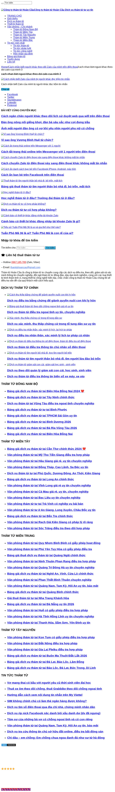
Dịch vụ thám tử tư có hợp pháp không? (29, 209)
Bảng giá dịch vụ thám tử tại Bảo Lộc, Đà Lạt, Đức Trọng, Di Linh (51, 667)
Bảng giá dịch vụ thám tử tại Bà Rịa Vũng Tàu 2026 (42, 428)
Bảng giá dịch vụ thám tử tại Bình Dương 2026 (39, 421)
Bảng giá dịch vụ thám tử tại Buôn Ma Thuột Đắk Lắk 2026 (47, 655)
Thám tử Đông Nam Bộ (25, 29)
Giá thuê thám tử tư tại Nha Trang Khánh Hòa (38, 598)
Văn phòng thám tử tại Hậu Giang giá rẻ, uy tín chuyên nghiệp (49, 461)
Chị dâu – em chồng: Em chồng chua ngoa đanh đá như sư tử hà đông (56, 737)
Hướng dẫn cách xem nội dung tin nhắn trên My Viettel (44, 694)
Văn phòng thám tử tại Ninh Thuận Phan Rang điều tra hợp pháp (51, 561)
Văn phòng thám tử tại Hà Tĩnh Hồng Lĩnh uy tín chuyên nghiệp (50, 616)
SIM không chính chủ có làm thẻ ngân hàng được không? (47, 701)
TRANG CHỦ (14, 16)
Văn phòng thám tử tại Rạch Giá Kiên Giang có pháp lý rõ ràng (50, 522)
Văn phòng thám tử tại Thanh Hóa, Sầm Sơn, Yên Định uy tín (48, 622)
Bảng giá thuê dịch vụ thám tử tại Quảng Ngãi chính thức (46, 555)
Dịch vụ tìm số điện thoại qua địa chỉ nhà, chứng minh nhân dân (51, 707)
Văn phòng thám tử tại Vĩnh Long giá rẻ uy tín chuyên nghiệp (49, 485)
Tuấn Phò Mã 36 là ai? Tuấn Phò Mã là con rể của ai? (37, 233)
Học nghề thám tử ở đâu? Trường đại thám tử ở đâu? (38, 198)
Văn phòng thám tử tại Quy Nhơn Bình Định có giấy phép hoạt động (53, 543)
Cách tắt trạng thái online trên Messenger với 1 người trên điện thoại (48, 151)
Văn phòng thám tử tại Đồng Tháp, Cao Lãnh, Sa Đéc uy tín (47, 467)
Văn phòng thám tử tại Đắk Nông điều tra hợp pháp (42, 643)
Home (4, 67)
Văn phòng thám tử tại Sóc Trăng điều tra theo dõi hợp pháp (48, 528)
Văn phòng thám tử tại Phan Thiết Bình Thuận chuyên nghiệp (49, 579)
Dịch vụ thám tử (15, 21)
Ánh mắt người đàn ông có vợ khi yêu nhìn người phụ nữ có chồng (47, 128)
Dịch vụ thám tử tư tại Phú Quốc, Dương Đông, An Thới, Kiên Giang (53, 473)
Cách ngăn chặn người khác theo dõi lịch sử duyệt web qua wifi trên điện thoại (55, 116)
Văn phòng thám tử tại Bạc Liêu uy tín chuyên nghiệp (43, 497)
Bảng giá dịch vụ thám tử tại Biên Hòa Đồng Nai (40, 434)
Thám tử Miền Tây (23, 32)
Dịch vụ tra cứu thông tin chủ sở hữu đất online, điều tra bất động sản (55, 731)
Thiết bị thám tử (15, 24)
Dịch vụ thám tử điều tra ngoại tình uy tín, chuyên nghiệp (46, 312)
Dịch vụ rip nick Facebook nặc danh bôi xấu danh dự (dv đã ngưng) (53, 713)
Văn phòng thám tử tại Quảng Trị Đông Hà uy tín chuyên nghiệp (50, 567)
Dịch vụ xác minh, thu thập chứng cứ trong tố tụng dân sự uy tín (51, 323)
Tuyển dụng (13, 59)
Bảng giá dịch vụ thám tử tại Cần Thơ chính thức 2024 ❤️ (46, 448)
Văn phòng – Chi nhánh (19, 26)
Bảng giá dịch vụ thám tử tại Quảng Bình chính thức (43, 592)
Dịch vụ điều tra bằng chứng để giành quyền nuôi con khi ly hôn (51, 300)
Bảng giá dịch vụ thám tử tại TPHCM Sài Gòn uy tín (42, 415)
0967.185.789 (18, 262)
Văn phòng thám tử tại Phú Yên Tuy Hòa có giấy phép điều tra (49, 549)
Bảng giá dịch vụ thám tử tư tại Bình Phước (37, 409)
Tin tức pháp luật (22, 48)
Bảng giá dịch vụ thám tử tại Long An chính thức (40, 479)
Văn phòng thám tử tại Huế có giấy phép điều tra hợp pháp (47, 610)
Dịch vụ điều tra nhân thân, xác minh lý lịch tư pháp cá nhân (48, 335)
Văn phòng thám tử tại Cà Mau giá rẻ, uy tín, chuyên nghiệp (47, 491)
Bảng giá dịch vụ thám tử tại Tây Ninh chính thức (41, 397)
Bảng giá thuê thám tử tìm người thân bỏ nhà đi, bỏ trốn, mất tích (45, 186)
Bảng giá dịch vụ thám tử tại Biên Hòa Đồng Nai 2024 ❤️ (45, 391)
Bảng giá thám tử (16, 56)
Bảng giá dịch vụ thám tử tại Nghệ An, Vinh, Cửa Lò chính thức (50, 573)
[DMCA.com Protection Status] (8, 745)
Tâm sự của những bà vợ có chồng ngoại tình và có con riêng (50, 719)
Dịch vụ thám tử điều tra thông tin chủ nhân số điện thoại (46, 347)
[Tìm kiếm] (2, 3)
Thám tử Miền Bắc (23, 40)
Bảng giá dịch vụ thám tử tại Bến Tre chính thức (40, 516)
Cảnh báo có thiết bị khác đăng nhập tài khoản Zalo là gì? (40, 221)
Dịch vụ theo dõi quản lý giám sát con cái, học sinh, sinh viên (49, 370)
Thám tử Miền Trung (24, 37)
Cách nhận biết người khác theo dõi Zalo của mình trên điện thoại (43, 67)
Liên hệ (11, 62)
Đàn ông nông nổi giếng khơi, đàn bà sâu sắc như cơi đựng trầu (45, 122)
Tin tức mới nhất (16, 43)
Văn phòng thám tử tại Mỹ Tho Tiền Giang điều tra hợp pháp (48, 454)
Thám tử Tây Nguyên (24, 35)
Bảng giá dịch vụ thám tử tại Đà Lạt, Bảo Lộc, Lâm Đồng (45, 661)
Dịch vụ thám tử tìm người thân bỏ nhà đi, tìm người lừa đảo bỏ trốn (54, 358)
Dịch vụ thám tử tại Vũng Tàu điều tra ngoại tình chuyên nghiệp (50, 403)
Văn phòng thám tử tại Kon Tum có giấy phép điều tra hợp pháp (51, 637)
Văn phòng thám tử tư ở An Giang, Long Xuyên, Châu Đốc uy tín (51, 510)
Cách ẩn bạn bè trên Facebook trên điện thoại (32, 174)
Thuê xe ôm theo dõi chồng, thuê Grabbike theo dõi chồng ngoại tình (54, 688)
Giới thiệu (12, 18)
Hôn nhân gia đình (23, 53)
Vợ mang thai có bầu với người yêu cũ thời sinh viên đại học (49, 682)
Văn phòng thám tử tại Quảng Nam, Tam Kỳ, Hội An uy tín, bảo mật (52, 585)
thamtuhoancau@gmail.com (25, 267)
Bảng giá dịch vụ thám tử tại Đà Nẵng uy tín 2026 (40, 604)
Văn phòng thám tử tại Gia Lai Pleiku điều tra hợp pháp (45, 649)
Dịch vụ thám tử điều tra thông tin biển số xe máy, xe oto (46, 376)
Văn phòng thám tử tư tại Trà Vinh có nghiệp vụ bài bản (45, 503)
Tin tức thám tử (21, 45)
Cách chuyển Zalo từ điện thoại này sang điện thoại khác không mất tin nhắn (54, 163)
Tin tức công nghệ (22, 51)
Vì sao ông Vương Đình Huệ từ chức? (27, 140)
